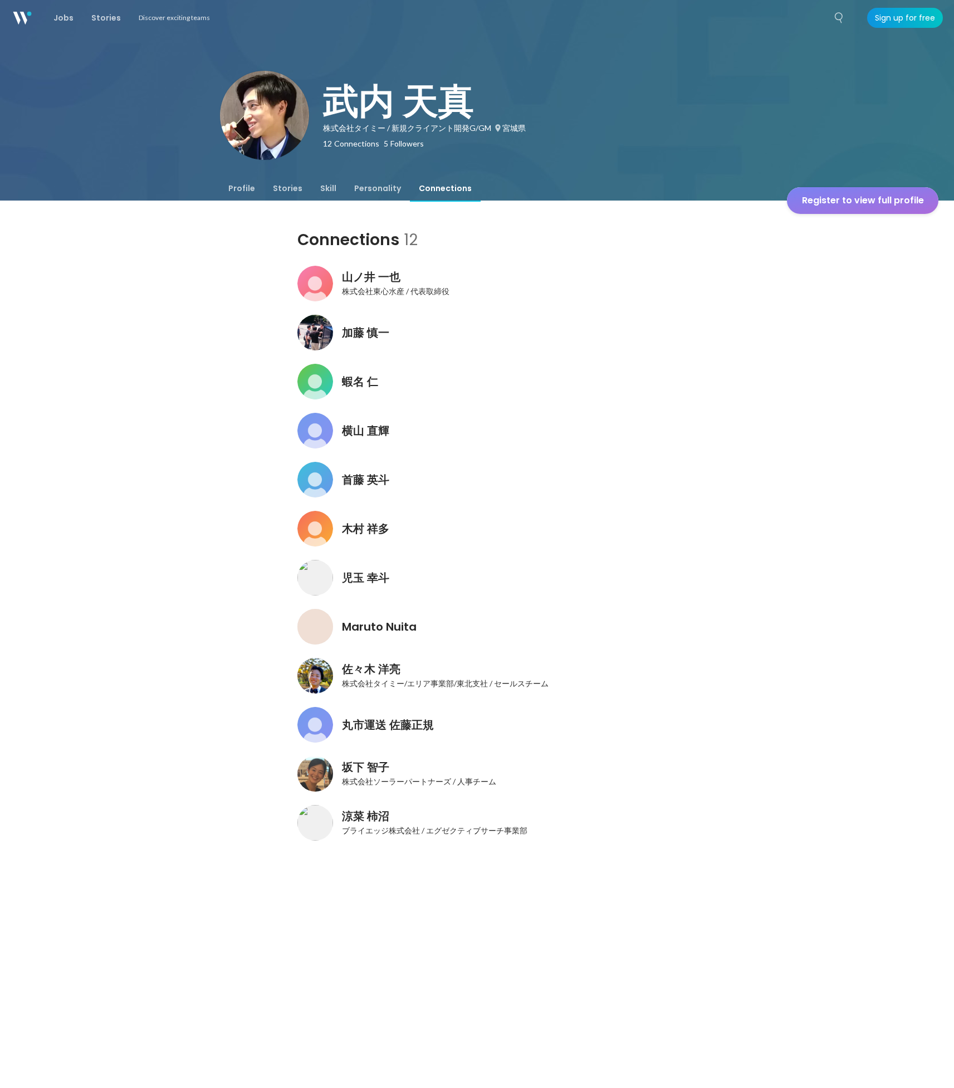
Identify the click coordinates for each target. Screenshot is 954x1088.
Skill (328, 188)
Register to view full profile (863, 200)
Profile (241, 188)
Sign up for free (905, 17)
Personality (377, 188)
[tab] (241, 188)
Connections (445, 188)
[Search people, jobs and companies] (839, 18)
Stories (287, 188)
